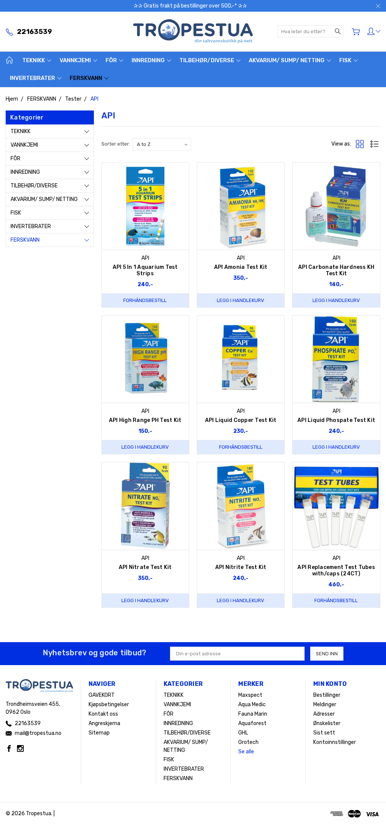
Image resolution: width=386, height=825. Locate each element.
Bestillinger (326, 695)
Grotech (248, 742)
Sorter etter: (115, 144)
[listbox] (162, 144)
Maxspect (250, 695)
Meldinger (324, 704)
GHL (243, 733)
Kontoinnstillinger (334, 742)
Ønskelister (326, 723)
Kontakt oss (103, 714)
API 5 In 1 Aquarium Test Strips (145, 270)
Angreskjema (104, 723)
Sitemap (99, 733)
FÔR (112, 60)
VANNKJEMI (76, 60)
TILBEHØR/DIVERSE (207, 60)
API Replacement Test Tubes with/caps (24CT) (336, 570)
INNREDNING (149, 60)
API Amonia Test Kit (241, 267)
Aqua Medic (252, 704)
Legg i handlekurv (240, 300)
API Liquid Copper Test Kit (241, 420)
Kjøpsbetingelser (109, 704)
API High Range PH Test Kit (145, 420)
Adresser (324, 714)
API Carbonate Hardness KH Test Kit (336, 270)
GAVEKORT (102, 695)
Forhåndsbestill (145, 300)
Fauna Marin (252, 714)
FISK (345, 60)
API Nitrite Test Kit (241, 567)
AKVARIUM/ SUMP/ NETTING (287, 60)
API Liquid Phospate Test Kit (336, 420)
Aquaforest (252, 723)
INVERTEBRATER (33, 78)
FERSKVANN (86, 78)
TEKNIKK (34, 60)
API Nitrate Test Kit (145, 567)
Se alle (246, 751)
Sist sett (324, 733)
